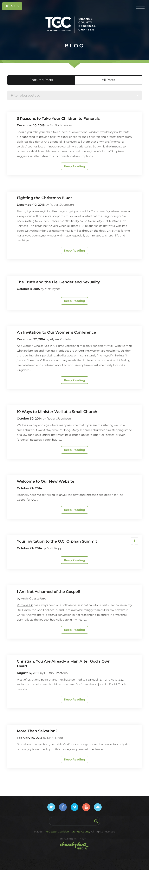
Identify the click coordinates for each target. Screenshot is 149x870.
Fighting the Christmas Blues (44, 198)
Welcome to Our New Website (45, 481)
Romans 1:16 (25, 605)
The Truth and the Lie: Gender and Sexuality (58, 282)
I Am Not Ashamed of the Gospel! (48, 591)
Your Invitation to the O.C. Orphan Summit (57, 541)
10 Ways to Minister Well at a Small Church (57, 411)
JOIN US (12, 6)
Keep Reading (74, 166)
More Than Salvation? (37, 731)
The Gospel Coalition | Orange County (66, 831)
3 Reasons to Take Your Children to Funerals (58, 118)
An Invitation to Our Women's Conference (56, 332)
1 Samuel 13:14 (95, 679)
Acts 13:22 (117, 679)
